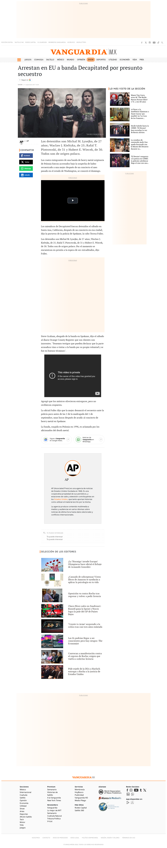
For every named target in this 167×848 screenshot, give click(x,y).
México (60, 59)
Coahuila (38, 59)
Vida (135, 59)
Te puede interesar (55, 536)
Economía (125, 59)
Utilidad (113, 59)
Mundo (70, 59)
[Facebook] (142, 42)
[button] (19, 60)
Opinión (81, 59)
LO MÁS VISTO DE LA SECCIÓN (127, 89)
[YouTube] (154, 42)
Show (90, 59)
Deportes (101, 59)
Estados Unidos (61, 499)
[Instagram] (150, 42)
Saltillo (50, 59)
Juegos (28, 59)
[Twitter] (146, 42)
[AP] (73, 468)
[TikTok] (158, 42)
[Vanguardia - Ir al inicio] (83, 51)
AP (28, 141)
